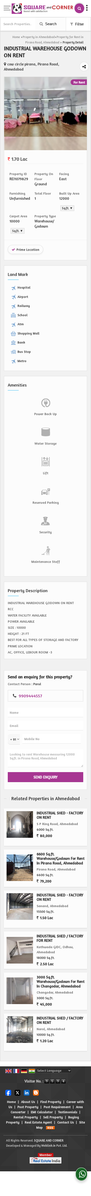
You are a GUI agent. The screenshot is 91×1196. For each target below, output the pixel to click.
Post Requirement (57, 1107)
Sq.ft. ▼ (67, 208)
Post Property (27, 1107)
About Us (28, 1102)
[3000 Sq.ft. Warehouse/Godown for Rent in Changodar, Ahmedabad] (20, 990)
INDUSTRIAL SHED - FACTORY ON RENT (60, 815)
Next (80, 113)
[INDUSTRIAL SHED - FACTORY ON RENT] (20, 824)
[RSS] (50, 1127)
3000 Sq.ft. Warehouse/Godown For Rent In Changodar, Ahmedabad (60, 981)
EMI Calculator (42, 1112)
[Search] (79, 8)
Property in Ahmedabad (39, 37)
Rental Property (26, 1117)
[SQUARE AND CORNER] (43, 9)
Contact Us (65, 1122)
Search (50, 24)
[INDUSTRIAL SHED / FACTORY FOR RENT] (20, 950)
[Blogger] (36, 1092)
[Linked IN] (27, 1092)
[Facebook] (8, 1092)
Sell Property (53, 1117)
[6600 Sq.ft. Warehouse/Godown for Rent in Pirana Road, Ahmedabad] (20, 867)
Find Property (50, 1102)
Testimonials (67, 1112)
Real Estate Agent (38, 1122)
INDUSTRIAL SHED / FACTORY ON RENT (60, 1020)
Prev (10, 113)
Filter (79, 24)
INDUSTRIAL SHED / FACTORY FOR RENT (60, 938)
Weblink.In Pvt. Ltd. (54, 1145)
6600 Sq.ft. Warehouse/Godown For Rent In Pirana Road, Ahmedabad (60, 858)
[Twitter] (17, 1092)
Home (16, 37)
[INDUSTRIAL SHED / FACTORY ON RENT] (20, 1029)
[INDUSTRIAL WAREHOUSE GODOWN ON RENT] (45, 135)
